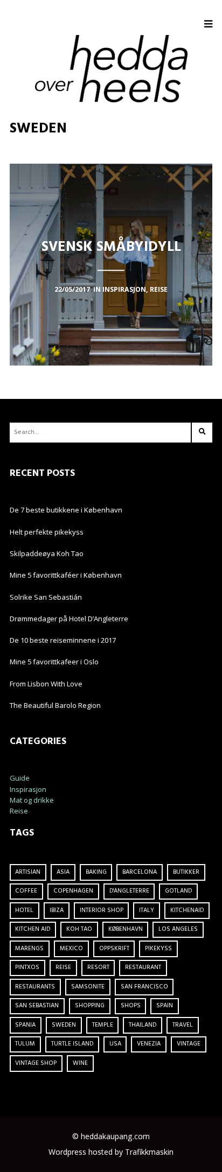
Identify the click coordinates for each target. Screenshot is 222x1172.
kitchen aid (32, 929)
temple (102, 1025)
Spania (25, 1025)
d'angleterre (129, 891)
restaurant (143, 967)
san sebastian (37, 1005)
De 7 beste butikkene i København (66, 510)
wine (80, 1063)
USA (115, 1044)
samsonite (88, 987)
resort (98, 967)
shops (131, 1005)
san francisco (144, 987)
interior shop (101, 910)
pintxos (27, 967)
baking (96, 872)
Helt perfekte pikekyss (47, 532)
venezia (149, 1044)
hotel (24, 910)
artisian (27, 872)
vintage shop (36, 1063)
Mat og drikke (32, 800)
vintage (188, 1044)
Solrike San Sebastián (46, 597)
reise (63, 967)
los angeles (178, 929)
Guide (20, 778)
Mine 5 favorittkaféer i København (66, 575)
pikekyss (158, 948)
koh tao (79, 929)
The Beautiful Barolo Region (55, 705)
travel (182, 1025)
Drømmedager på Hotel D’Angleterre (69, 618)
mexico (71, 948)
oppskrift (114, 948)
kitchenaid (187, 910)
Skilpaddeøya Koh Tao (47, 553)
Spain (164, 1005)
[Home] (111, 68)
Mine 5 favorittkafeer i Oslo (54, 661)
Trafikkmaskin (149, 1152)
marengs (29, 948)
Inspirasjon (28, 789)
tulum (25, 1044)
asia (63, 872)
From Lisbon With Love (46, 684)
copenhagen (73, 891)
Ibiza (57, 910)
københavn (125, 929)
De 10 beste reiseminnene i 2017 (63, 640)
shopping (90, 1005)
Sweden (64, 1025)
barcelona (139, 872)
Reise (19, 811)
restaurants (35, 987)
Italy (146, 910)
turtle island (72, 1044)
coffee (26, 891)
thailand (142, 1025)
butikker (186, 872)
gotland (178, 891)
